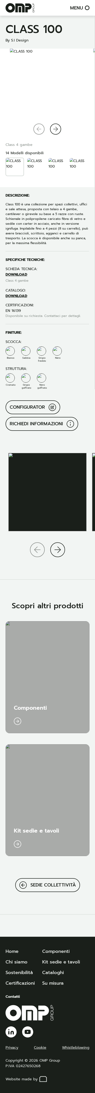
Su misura (53, 983)
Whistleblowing (75, 1047)
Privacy (12, 1047)
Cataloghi (53, 972)
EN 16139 (13, 310)
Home (12, 951)
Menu (76, 7)
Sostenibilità (19, 972)
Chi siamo (16, 961)
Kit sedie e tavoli (61, 961)
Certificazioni (20, 983)
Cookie (40, 1047)
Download (16, 274)
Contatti (13, 996)
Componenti (56, 951)
